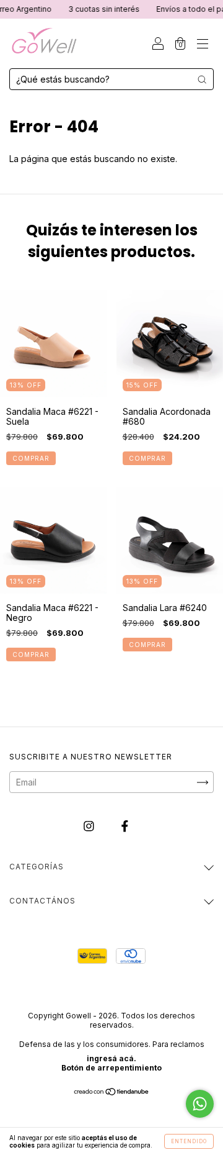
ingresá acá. (111, 1058)
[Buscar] (201, 79)
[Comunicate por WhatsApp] (200, 1104)
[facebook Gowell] (125, 826)
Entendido (189, 1141)
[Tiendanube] (112, 1092)
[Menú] (202, 44)
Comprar (31, 458)
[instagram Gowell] (90, 826)
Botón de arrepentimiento (111, 1067)
